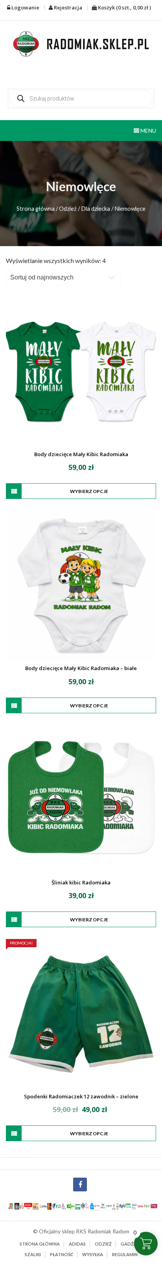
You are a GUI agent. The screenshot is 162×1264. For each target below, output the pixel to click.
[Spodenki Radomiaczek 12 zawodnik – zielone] (81, 1014)
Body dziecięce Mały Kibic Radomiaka (81, 454)
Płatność (61, 1254)
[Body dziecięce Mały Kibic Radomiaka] (81, 372)
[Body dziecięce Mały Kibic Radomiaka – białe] (81, 586)
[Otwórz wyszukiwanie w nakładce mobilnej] (81, 98)
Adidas (77, 1243)
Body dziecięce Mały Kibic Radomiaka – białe (81, 668)
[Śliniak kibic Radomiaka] (81, 800)
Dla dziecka (95, 208)
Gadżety (131, 1243)
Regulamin (125, 1254)
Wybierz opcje (89, 491)
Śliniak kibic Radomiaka (81, 882)
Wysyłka (92, 1254)
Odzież (68, 208)
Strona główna (36, 208)
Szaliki (33, 1254)
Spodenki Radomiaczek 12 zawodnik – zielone (81, 1096)
